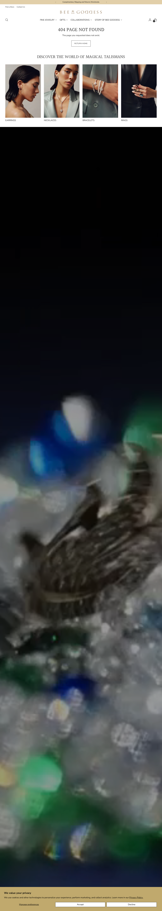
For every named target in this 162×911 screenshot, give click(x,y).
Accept (80, 904)
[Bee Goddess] (81, 12)
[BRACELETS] (100, 91)
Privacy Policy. (136, 897)
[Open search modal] (6, 19)
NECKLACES (50, 120)
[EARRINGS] (23, 91)
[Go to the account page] (150, 19)
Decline (131, 904)
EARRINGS (10, 120)
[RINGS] (139, 91)
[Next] (106, 2)
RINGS (124, 120)
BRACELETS (88, 120)
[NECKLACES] (61, 91)
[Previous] (55, 2)
